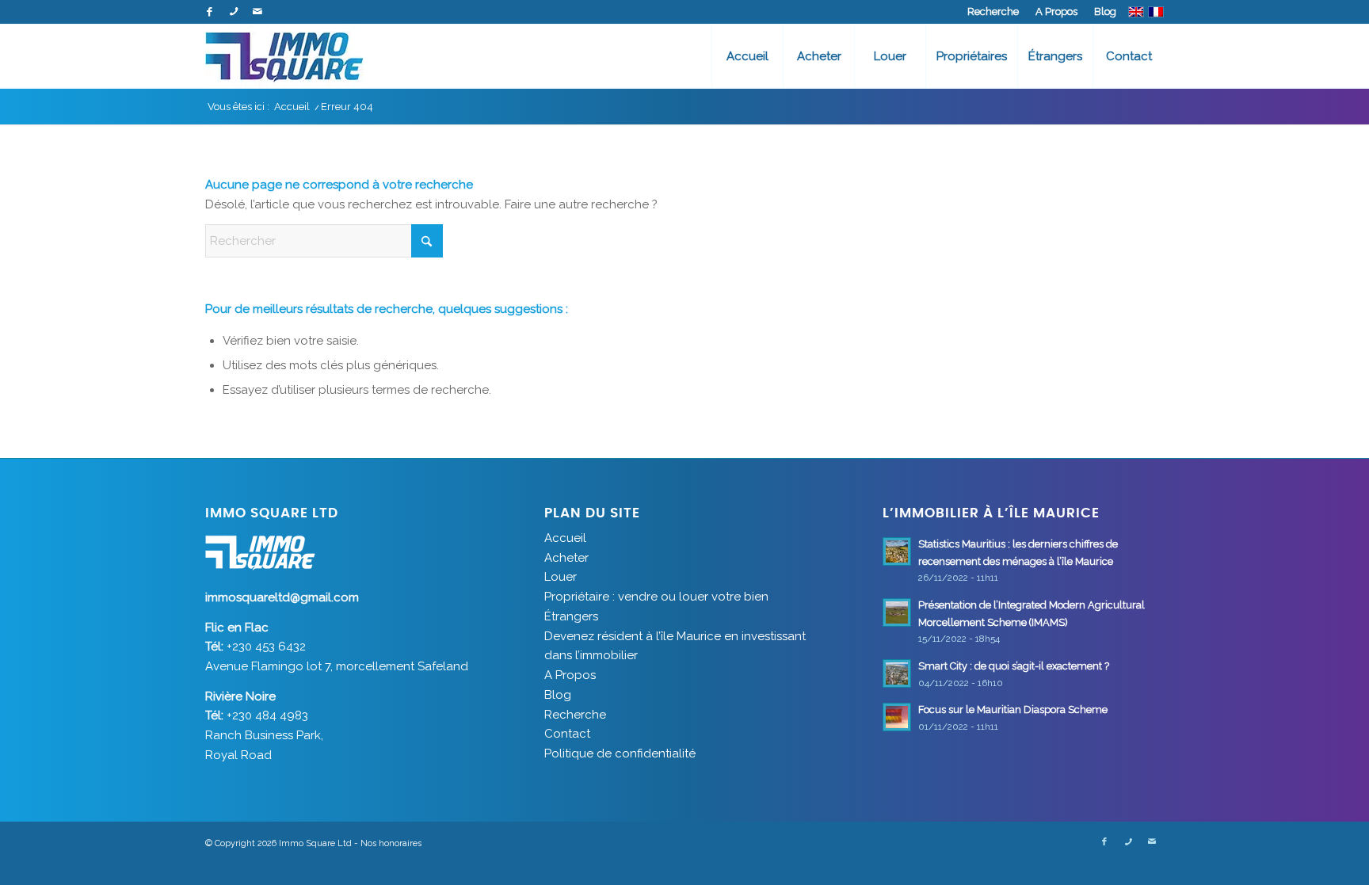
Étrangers (571, 616)
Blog (1105, 11)
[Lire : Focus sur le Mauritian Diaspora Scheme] (897, 717)
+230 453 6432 (266, 646)
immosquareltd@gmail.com (282, 597)
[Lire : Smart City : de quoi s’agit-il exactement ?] (897, 673)
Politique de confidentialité (620, 753)
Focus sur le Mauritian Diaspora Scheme (1014, 709)
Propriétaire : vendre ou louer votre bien (656, 596)
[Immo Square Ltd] (284, 56)
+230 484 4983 (267, 715)
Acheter (566, 558)
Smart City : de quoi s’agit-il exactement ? (1013, 666)
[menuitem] (993, 12)
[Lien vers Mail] (257, 12)
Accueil (565, 538)
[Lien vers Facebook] (209, 12)
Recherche (993, 11)
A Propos (1056, 11)
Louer (560, 577)
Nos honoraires (390, 843)
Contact (567, 734)
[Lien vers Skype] (233, 12)
